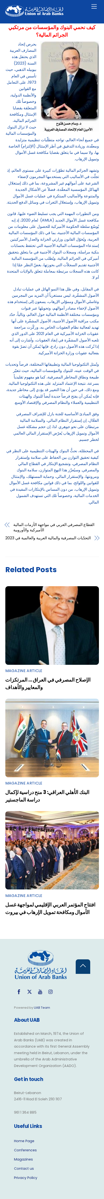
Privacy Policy (25, 1177)
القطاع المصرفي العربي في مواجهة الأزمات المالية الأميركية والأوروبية (53, 527)
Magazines (23, 1159)
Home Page (24, 1141)
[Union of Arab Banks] (34, 15)
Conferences (25, 1150)
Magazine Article (24, 671)
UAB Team (42, 1007)
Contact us (24, 1168)
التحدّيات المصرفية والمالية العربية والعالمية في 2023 (48, 538)
